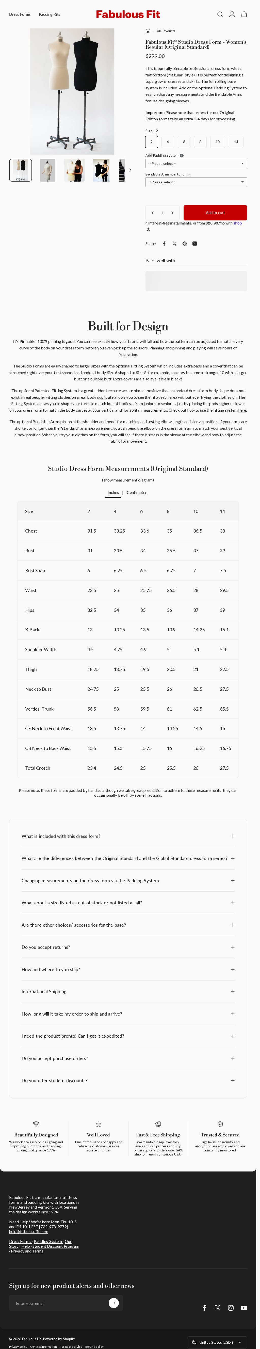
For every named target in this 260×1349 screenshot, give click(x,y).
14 (236, 142)
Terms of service (71, 1346)
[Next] (123, 100)
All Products (166, 31)
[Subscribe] (114, 1303)
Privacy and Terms (27, 1250)
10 (218, 142)
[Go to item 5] (128, 170)
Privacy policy (18, 1346)
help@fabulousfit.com (28, 1231)
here (242, 410)
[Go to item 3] (74, 170)
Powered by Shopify (59, 1339)
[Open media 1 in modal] (72, 91)
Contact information (43, 1346)
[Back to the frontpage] (148, 31)
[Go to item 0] (20, 170)
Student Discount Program (55, 1246)
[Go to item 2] (47, 170)
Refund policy (94, 1346)
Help (26, 1246)
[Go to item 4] (101, 170)
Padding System (48, 1241)
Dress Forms (20, 1241)
